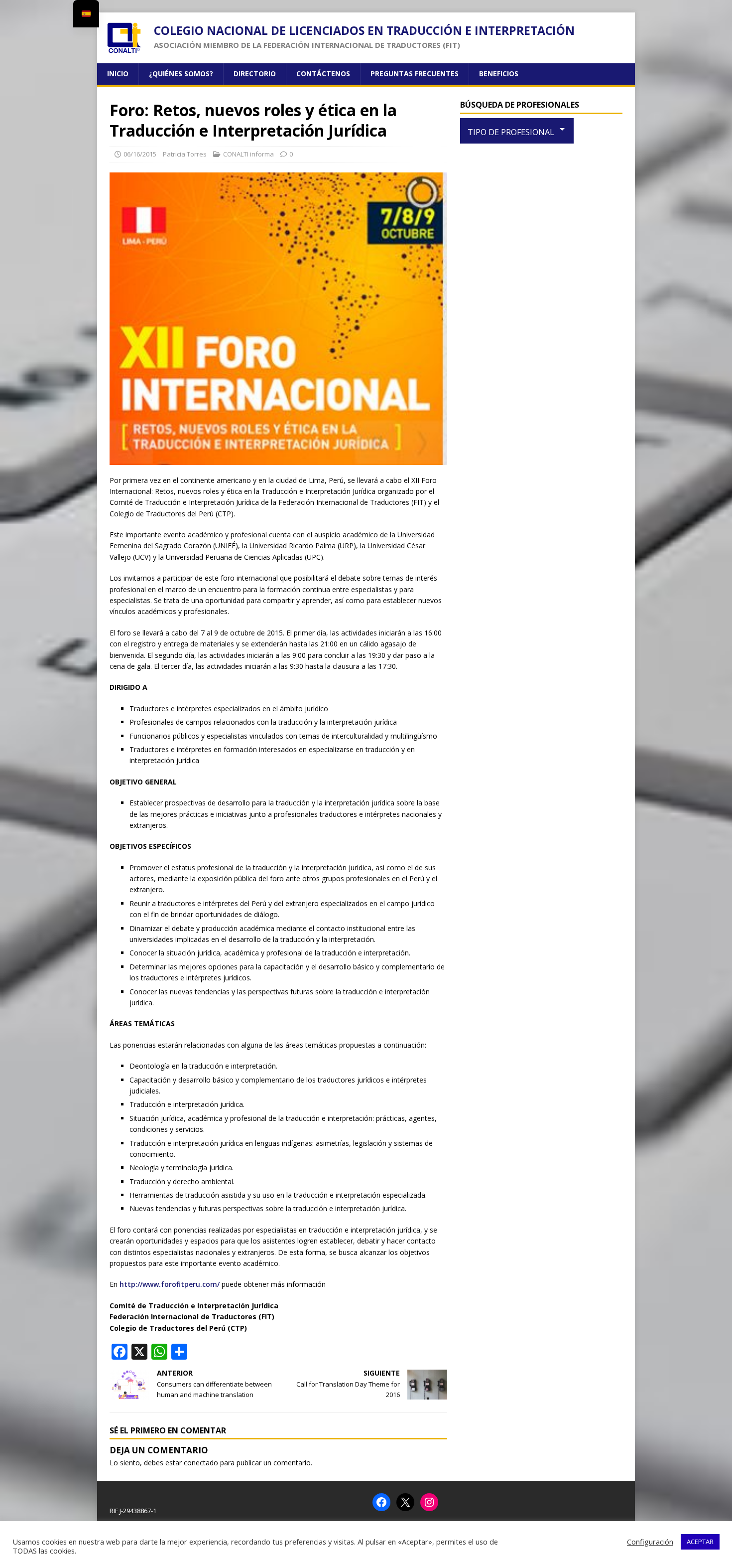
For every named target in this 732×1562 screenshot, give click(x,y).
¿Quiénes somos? (181, 73)
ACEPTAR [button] (700, 1541)
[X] (405, 1502)
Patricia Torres (185, 154)
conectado (201, 1462)
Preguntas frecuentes (414, 73)
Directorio (255, 73)
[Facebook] (381, 1502)
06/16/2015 (139, 154)
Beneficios (498, 73)
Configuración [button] (650, 1541)
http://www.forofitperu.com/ (170, 1284)
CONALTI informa (248, 154)
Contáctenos (323, 73)
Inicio (117, 73)
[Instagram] (429, 1502)
